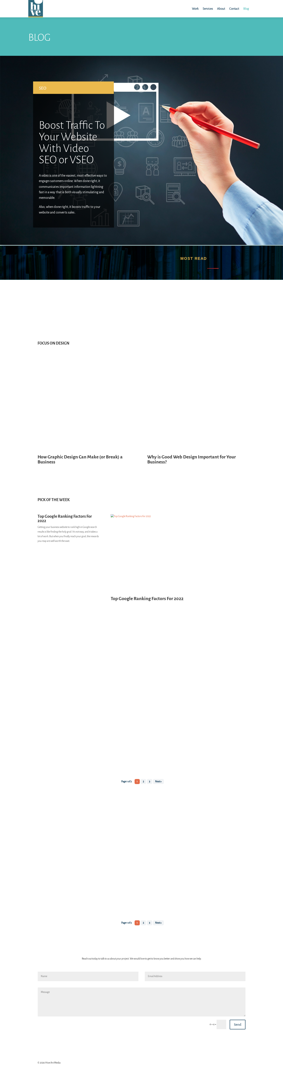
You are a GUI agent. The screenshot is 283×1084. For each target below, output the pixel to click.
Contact (234, 8)
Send (237, 1024)
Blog (246, 8)
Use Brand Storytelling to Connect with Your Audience (82, 786)
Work (195, 8)
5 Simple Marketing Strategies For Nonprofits (107, 75)
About (221, 8)
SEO (42, 88)
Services (208, 8)
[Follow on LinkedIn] (242, 1064)
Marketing (46, 794)
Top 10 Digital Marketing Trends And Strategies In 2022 (121, 197)
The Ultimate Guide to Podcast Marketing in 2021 (79, 671)
